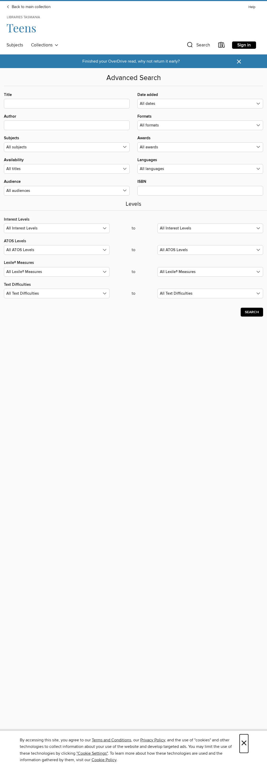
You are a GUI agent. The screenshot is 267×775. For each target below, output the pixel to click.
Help (251, 7)
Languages (147, 160)
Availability (14, 160)
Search (252, 312)
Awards (143, 138)
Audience (12, 181)
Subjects (15, 45)
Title (8, 94)
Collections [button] (43, 45)
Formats (144, 116)
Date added (147, 94)
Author (10, 116)
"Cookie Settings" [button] (92, 753)
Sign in (244, 45)
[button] (198, 46)
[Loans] (221, 46)
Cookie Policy (104, 759)
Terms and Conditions (111, 740)
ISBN (141, 181)
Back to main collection (31, 7)
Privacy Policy (152, 740)
